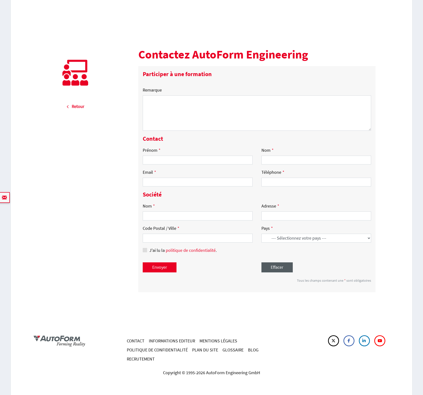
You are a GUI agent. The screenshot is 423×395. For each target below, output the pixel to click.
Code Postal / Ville (161, 228)
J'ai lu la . (183, 250)
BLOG (253, 350)
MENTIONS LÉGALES (218, 341)
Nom (267, 150)
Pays (267, 228)
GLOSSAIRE (233, 350)
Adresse (270, 206)
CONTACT (135, 341)
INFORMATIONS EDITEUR (172, 341)
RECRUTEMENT (141, 359)
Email (149, 172)
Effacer (277, 267)
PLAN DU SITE (205, 350)
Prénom (152, 150)
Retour (76, 106)
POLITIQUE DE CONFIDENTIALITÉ (157, 350)
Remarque (152, 90)
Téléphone (272, 172)
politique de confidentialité (191, 250)
